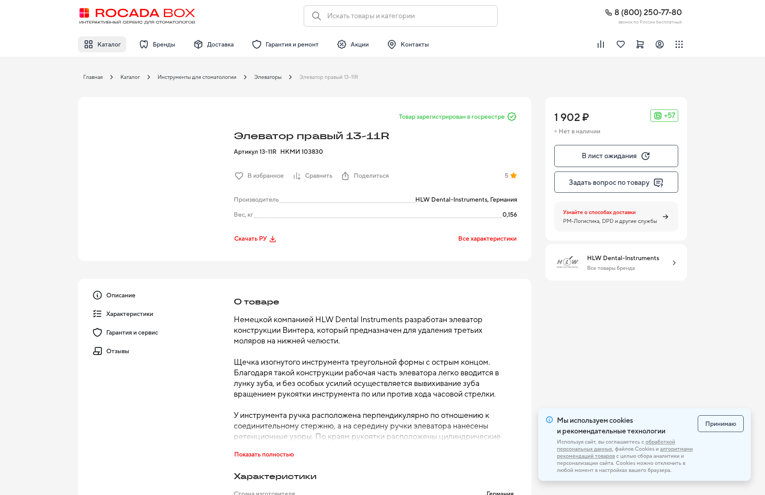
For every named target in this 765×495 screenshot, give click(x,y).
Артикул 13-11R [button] (255, 151)
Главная (93, 77)
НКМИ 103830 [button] (301, 151)
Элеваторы (268, 77)
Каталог (130, 77)
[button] (153, 172)
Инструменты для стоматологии (197, 77)
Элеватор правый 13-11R (328, 77)
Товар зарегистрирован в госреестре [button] (452, 116)
